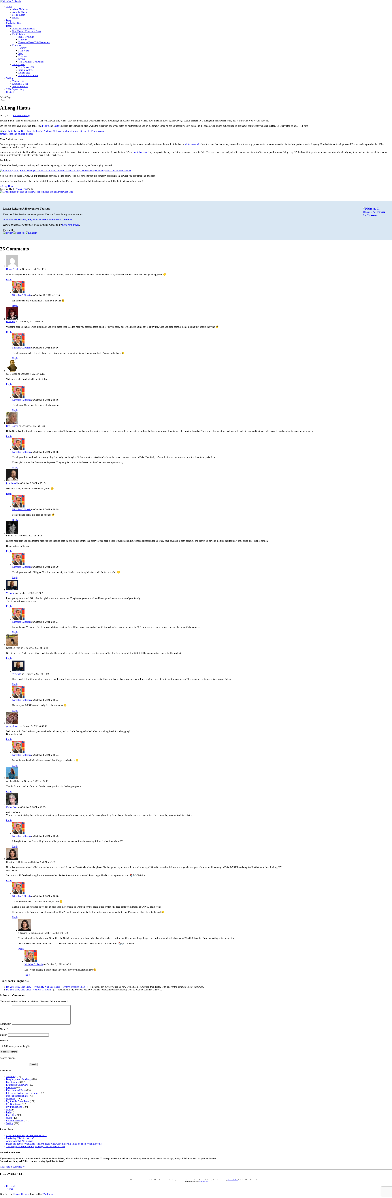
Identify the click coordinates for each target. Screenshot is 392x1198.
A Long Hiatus (7, 186)
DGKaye (10, 321)
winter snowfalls (192, 144)
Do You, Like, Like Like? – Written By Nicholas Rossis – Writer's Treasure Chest (45, 987)
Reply (9, 279)
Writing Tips (18, 81)
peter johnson (12, 726)
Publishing (11, 1115)
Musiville (22, 39)
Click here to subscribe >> (12, 1166)
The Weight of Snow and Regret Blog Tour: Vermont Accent (35, 1146)
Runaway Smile (26, 37)
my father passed (141, 152)
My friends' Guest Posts (17, 1101)
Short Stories (18, 64)
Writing (9, 78)
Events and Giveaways (17, 1084)
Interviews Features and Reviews (22, 1093)
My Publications (14, 1106)
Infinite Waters (25, 70)
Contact (10, 92)
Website (4, 1040)
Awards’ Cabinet (20, 12)
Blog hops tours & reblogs (19, 1079)
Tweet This (21, 189)
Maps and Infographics (17, 1095)
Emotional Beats (20, 83)
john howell (12, 483)
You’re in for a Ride (28, 75)
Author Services (20, 86)
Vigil (20, 53)
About (9, 6)
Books (9, 26)
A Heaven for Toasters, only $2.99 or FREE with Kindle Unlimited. (38, 219)
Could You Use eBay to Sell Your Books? (26, 1135)
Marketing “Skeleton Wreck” (20, 1138)
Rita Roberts (12, 426)
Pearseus (16, 45)
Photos (15, 17)
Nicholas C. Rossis (21, 295)
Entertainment (13, 1082)
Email (4, 1034)
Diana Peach (12, 269)
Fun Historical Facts (16, 1090)
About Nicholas (20, 9)
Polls (8, 1112)
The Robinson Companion (31, 61)
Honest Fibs (24, 72)
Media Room (18, 14)
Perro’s (45, 126)
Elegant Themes (20, 1194)
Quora (9, 1118)
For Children (18, 34)
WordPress (47, 1194)
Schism (21, 59)
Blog (8, 20)
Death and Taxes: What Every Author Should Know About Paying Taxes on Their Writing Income (54, 1143)
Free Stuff (11, 1087)
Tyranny (22, 48)
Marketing (11, 1098)
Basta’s (57, 126)
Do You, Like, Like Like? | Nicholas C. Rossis (28, 989)
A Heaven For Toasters (23, 28)
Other (9, 1109)
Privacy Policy (233, 1180)
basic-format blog (70, 224)
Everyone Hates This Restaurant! (34, 42)
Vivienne (10, 593)
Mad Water (23, 50)
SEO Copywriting (15, 89)
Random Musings (21, 115)
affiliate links (203, 1181)
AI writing (11, 1076)
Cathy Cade (12, 807)
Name (4, 1029)
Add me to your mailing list (16, 1046)
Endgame (23, 56)
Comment (5, 1023)
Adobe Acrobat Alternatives (19, 1141)
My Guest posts (13, 1104)
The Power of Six (27, 67)
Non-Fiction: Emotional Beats (26, 31)
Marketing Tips (13, 23)
